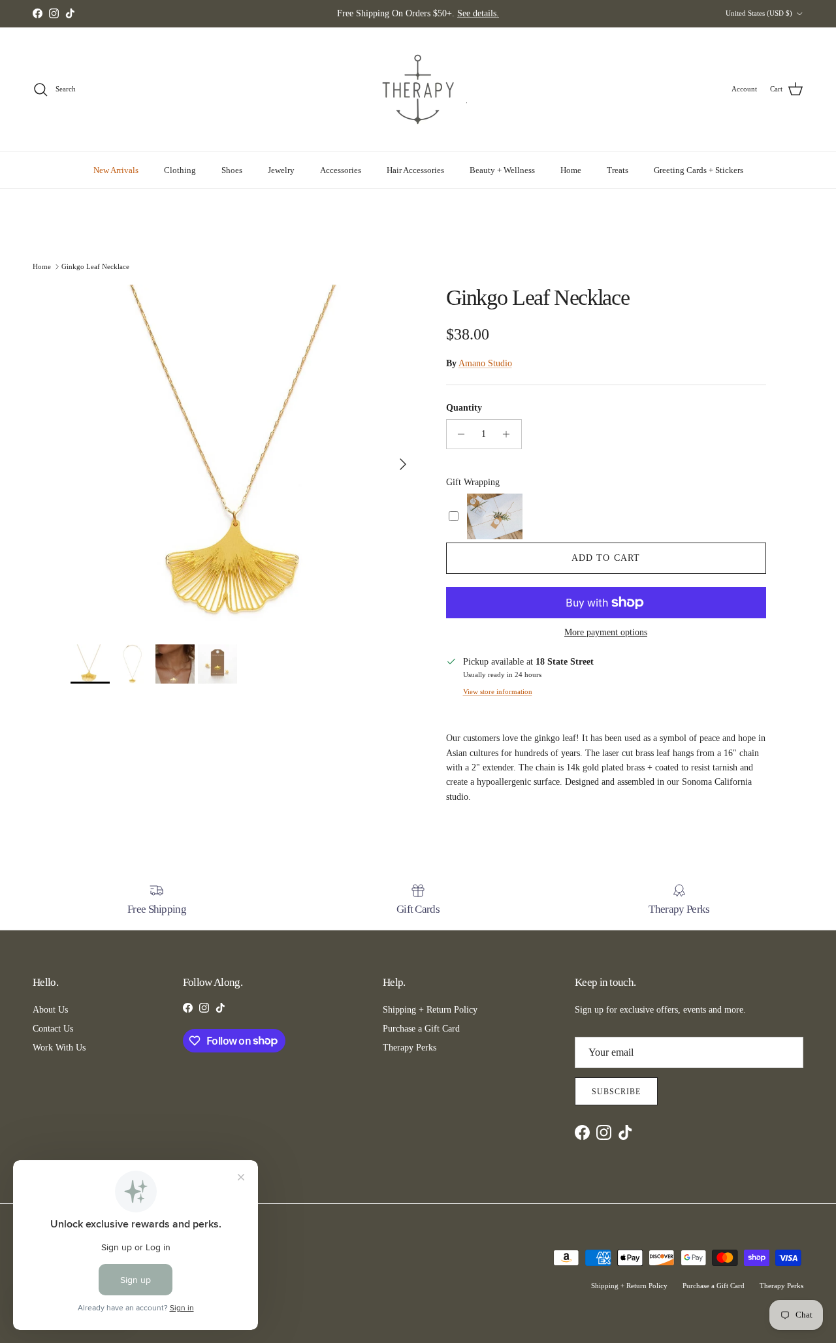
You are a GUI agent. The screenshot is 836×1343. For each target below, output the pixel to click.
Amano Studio (485, 363)
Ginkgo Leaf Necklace (95, 266)
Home (570, 170)
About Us (50, 1010)
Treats (617, 170)
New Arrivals (115, 170)
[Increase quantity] (509, 434)
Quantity (464, 408)
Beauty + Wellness (502, 170)
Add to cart (605, 558)
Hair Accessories (415, 170)
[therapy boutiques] (418, 89)
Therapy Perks (409, 1047)
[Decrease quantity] (458, 434)
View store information (497, 691)
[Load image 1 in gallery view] (244, 458)
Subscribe (616, 1091)
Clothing (180, 170)
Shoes (231, 170)
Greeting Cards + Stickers (698, 170)
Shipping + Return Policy (430, 1010)
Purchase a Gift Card (421, 1029)
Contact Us (53, 1029)
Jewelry (281, 170)
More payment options (605, 632)
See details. (478, 13)
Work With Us (59, 1047)
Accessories (340, 170)
